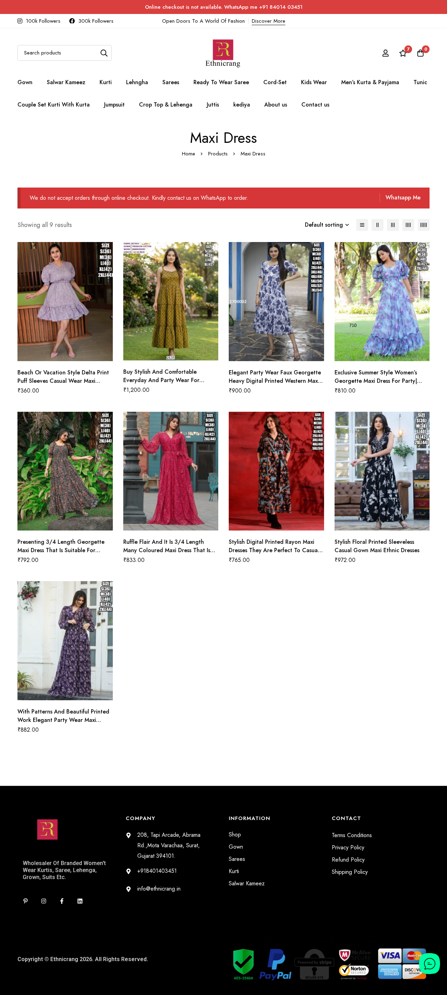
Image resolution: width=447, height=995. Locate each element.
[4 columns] (408, 225)
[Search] (104, 53)
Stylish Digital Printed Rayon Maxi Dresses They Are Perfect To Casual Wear (274, 550)
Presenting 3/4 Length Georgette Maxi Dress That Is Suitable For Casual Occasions (60, 550)
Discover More (268, 21)
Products (218, 154)
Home (188, 154)
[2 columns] (377, 225)
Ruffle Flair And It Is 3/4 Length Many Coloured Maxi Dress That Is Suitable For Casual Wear (166, 550)
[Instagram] (43, 901)
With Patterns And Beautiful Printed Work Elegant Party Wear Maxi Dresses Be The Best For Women (63, 720)
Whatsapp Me (403, 197)
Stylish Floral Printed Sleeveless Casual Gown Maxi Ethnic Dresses (377, 546)
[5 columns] (424, 225)
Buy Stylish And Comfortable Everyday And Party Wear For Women (161, 380)
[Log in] (385, 53)
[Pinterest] (25, 901)
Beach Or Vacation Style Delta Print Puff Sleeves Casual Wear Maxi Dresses (63, 380)
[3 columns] (393, 225)
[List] (362, 225)
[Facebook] (62, 901)
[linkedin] (80, 901)
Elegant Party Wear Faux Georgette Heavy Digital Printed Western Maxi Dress (275, 380)
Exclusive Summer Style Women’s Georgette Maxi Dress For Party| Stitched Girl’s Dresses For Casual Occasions (377, 385)
